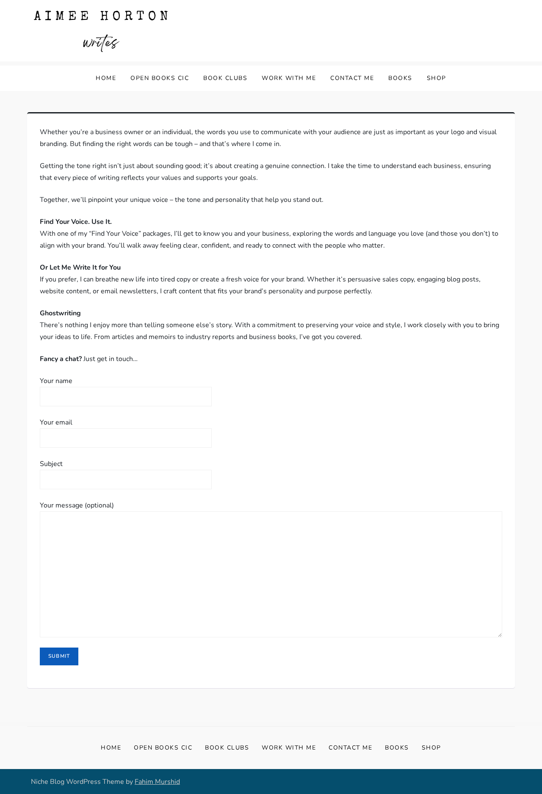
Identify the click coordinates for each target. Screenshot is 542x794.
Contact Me (352, 78)
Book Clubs (225, 78)
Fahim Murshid (157, 781)
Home (106, 78)
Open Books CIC (159, 78)
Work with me (289, 78)
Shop (436, 78)
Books (400, 78)
